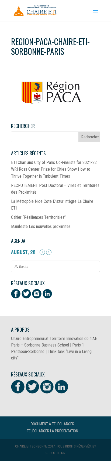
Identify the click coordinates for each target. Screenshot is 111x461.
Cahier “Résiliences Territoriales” (38, 217)
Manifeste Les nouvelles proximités (41, 226)
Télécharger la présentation (52, 431)
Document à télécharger (52, 424)
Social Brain (55, 453)
